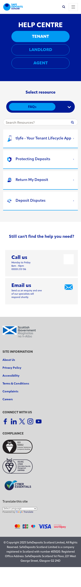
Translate (28, 512)
